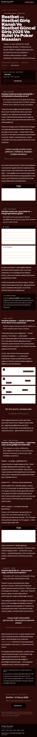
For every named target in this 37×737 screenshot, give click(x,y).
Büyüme (3, 730)
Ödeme (18, 730)
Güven (22, 730)
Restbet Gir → (18, 81)
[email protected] (6, 642)
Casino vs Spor (9, 730)
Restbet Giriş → (29, 2)
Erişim (14, 730)
